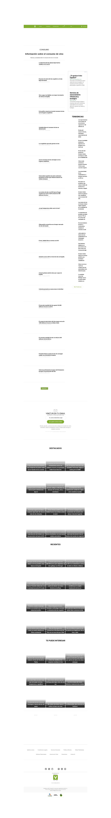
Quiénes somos (30, 749)
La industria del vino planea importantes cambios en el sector (49, 64)
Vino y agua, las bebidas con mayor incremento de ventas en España (51, 96)
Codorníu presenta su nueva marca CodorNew (51, 289)
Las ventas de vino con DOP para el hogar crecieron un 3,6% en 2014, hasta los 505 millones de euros (50, 194)
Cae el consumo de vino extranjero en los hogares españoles (50, 161)
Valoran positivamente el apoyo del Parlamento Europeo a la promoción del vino (51, 371)
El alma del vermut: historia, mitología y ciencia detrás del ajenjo (82, 133)
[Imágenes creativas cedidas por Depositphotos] (55, 784)
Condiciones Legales (42, 749)
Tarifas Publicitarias (79, 749)
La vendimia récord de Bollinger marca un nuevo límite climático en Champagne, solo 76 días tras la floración (82, 277)
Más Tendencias (77, 286)
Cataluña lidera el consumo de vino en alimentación (49, 129)
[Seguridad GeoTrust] (50, 795)
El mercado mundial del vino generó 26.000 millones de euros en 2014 (50, 307)
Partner (35, 715)
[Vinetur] (55, 779)
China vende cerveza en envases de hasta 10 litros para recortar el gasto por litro (82, 164)
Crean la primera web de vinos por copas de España (50, 274)
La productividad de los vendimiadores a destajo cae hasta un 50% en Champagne (82, 174)
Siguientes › (44, 388)
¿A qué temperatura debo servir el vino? (49, 209)
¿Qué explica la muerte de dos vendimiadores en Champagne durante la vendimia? (82, 236)
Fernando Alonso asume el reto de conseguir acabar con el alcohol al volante (51, 355)
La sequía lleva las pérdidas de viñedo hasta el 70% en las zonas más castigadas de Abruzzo (82, 216)
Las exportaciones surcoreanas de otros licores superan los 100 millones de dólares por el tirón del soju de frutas (82, 123)
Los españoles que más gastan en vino (49, 144)
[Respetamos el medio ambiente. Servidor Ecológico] (61, 795)
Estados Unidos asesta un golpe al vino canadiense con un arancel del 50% (82, 195)
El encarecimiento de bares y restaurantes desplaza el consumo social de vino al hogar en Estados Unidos (82, 226)
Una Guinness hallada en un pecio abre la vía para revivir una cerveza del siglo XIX (82, 246)
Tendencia (48, 26)
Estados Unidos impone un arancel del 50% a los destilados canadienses (82, 257)
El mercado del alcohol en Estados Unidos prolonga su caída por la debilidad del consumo (82, 154)
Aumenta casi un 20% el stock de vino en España (51, 257)
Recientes (55, 544)
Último (40, 26)
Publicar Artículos (68, 749)
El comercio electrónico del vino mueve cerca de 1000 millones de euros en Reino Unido (51, 323)
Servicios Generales (55, 749)
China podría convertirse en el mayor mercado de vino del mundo (51, 226)
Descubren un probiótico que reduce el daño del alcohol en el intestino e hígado (82, 185)
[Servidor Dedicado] (55, 795)
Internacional (56, 26)
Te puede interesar (55, 640)
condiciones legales (56, 431)
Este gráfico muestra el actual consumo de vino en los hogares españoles (51, 113)
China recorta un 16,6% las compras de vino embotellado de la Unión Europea (82, 267)
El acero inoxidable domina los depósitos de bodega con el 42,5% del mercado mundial (82, 143)
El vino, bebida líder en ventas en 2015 (49, 241)
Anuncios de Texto (54, 754)
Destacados (55, 448)
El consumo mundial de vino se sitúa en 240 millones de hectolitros (50, 339)
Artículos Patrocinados (41, 754)
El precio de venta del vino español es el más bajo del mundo (50, 80)
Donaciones (64, 754)
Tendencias (78, 116)
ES (71, 26)
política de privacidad (62, 431)
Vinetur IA (73, 754)
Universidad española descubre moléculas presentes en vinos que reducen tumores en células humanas (50, 178)
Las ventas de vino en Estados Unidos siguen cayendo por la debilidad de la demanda (82, 205)
